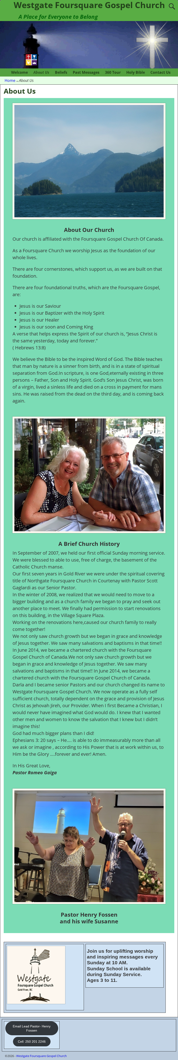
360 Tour (113, 72)
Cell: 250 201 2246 (32, 1041)
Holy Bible (135, 72)
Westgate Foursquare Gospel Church (41, 1056)
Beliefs (61, 72)
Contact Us (160, 72)
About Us (41, 72)
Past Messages (86, 72)
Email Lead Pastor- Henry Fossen (32, 1028)
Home (10, 80)
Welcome (19, 72)
